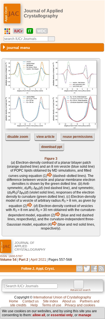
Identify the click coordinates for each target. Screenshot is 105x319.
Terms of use (51, 305)
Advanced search (80, 290)
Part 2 (23, 260)
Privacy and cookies (80, 305)
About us (69, 301)
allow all (38, 315)
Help (34, 305)
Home (13, 301)
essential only (62, 315)
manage (84, 315)
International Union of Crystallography (62, 297)
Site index (50, 301)
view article (45, 137)
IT (30, 31)
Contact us (30, 301)
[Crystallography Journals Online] (7, 31)
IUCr (18, 31)
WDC (41, 31)
